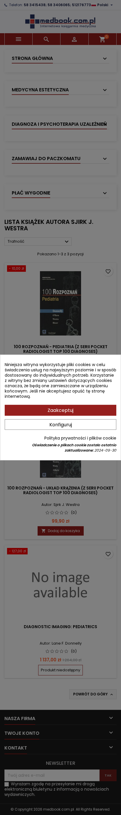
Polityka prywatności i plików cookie (80, 438)
